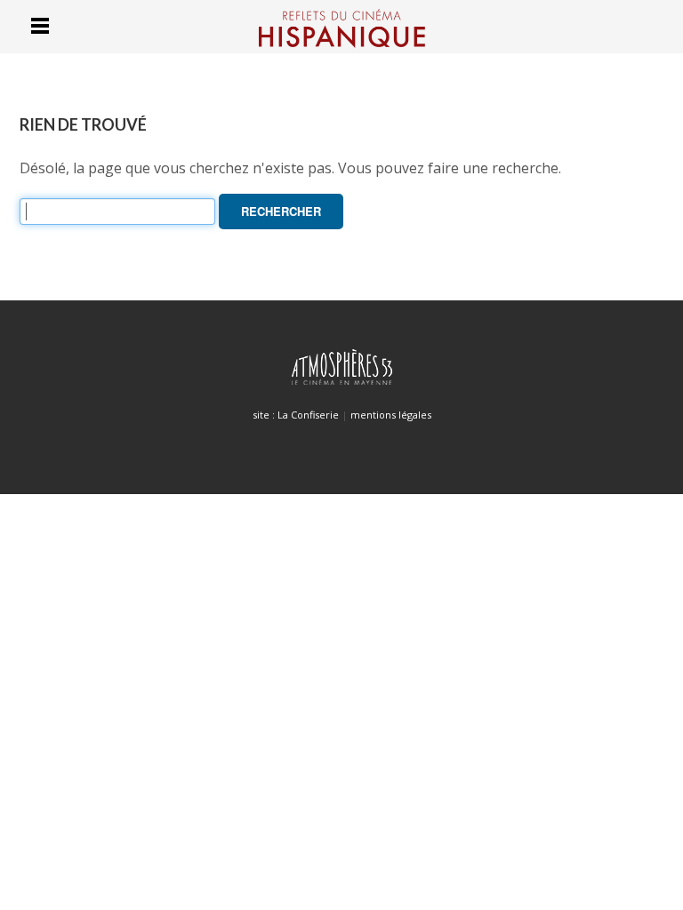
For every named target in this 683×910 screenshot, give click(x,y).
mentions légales (390, 414)
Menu (40, 25)
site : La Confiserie (296, 414)
